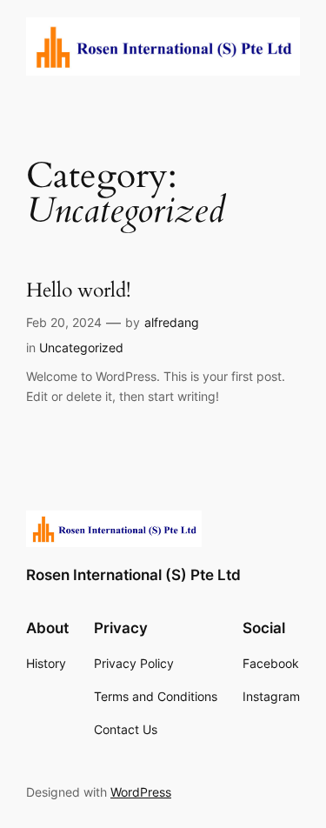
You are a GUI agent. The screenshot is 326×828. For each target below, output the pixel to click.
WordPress (140, 792)
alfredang (171, 322)
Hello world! (78, 291)
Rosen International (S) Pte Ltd (133, 575)
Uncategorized (81, 347)
